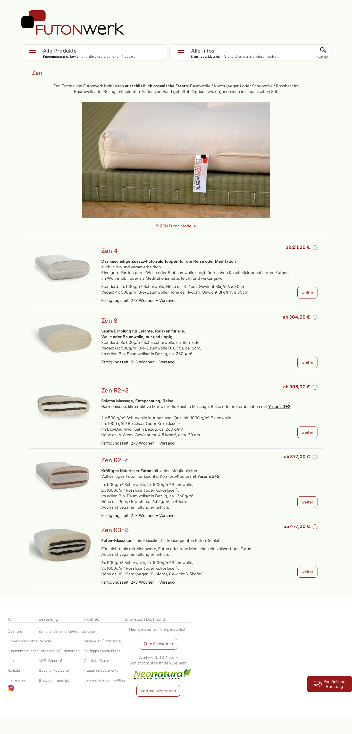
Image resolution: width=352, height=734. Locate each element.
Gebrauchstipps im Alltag (104, 680)
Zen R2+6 (115, 460)
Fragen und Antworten (102, 670)
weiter (307, 292)
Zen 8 (109, 320)
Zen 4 (109, 250)
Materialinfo (217, 56)
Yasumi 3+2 (279, 406)
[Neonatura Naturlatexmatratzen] (158, 668)
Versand (59, 631)
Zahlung (45, 631)
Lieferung (76, 631)
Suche (322, 57)
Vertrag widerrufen (158, 690)
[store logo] (72, 22)
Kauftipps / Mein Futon (102, 651)
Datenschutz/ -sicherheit (59, 651)
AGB (42, 661)
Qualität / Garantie (98, 661)
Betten (75, 56)
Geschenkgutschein (55, 670)
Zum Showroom (158, 643)
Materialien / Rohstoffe (102, 641)
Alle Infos (203, 50)
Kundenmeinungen (23, 651)
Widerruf (55, 661)
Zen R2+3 (115, 390)
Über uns (15, 631)
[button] (94, 52)
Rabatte (45, 641)
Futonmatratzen (55, 56)
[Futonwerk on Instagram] (23, 690)
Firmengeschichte (23, 641)
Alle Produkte (60, 50)
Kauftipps (198, 56)
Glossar (90, 631)
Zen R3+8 (115, 530)
